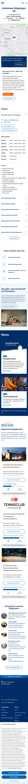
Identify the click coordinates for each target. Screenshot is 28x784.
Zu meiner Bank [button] (7, 94)
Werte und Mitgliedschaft (7, 717)
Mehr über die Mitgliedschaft (13, 667)
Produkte (3, 709)
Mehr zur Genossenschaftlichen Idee (9, 699)
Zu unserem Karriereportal (8, 306)
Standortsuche (18, 715)
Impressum (19, 768)
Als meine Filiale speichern (8, 130)
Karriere (16, 717)
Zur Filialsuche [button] (19, 64)
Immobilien (3, 715)
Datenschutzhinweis (11, 768)
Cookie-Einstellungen (14, 781)
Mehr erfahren (7, 371)
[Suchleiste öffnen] (23, 3)
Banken (16, 709)
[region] (14, 753)
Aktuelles (17, 720)
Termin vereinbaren (7, 126)
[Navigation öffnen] (26, 3)
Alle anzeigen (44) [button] (14, 238)
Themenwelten (4, 712)
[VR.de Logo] (8, 3)
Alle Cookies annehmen (14, 772)
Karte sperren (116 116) (20, 712)
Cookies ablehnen (14, 777)
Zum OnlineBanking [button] (8, 98)
